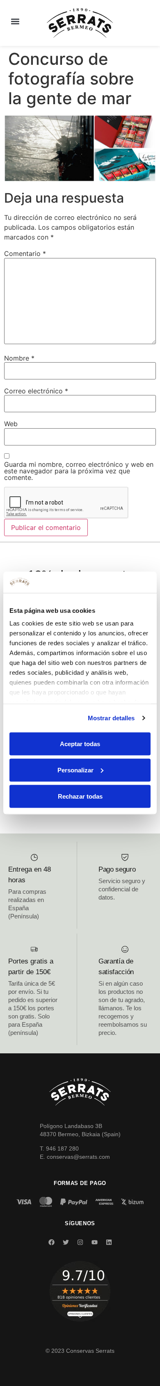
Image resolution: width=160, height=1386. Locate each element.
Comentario (25, 253)
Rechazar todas (80, 795)
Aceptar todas (80, 743)
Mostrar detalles (111, 718)
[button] (15, 21)
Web (11, 423)
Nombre (19, 358)
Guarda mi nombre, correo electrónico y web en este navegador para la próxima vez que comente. (78, 471)
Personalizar (75, 769)
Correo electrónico (36, 391)
